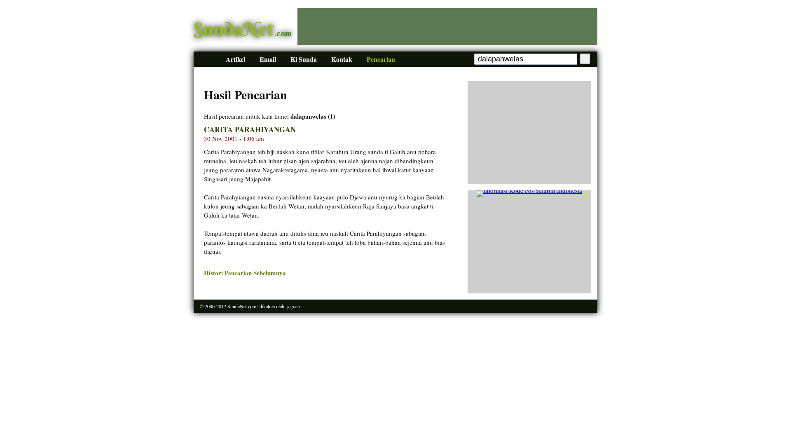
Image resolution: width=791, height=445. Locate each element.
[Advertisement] (447, 26)
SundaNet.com (241, 306)
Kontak (341, 59)
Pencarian (381, 59)
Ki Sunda (303, 59)
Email (268, 59)
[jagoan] (294, 306)
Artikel (235, 59)
